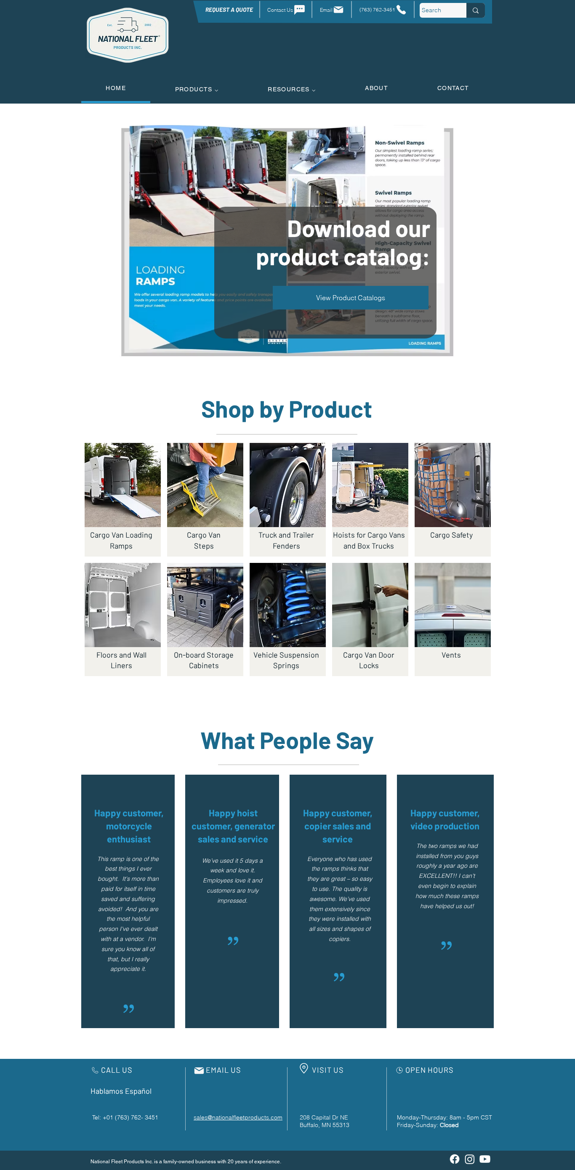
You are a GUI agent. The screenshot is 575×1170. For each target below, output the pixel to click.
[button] (196, 89)
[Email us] (199, 1070)
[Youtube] (485, 1159)
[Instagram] (469, 1159)
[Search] (475, 10)
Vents (451, 654)
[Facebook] (454, 1159)
